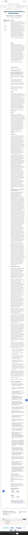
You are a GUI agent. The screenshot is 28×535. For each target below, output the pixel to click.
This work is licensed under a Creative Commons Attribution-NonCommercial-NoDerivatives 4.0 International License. (18, 502)
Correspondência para (14, 90)
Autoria (8, 17)
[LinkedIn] (7, 523)
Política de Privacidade (12, 533)
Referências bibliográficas (5, 26)
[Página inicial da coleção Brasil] (3, 520)
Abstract (5, 22)
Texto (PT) (20, 6)
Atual (9, 6)
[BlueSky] (5, 523)
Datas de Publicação (5, 29)
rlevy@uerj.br (13, 481)
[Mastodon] (6, 523)
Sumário (5, 6)
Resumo (5, 20)
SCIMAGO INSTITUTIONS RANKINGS (16, 17)
